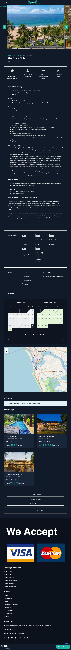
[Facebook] (8, 638)
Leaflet (56, 391)
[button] (35, 367)
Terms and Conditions (11, 604)
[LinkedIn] (12, 638)
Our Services (9, 610)
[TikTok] (16, 638)
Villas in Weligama (10, 586)
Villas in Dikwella (10, 571)
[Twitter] (27, 638)
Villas (6, 595)
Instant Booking (63, 646)
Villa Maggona (11, 436)
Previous (4, 27)
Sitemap (7, 616)
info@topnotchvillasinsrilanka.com (15, 633)
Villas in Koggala (10, 583)
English (10, 649)
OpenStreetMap (60, 391)
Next (66, 27)
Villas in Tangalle (10, 577)
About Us (8, 607)
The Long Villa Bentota (46, 436)
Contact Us (8, 613)
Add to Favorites (36, 494)
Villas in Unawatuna (11, 580)
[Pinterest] (19, 638)
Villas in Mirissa (9, 574)
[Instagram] (5, 638)
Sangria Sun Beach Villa (14, 474)
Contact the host (36, 499)
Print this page (36, 503)
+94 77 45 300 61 (11, 629)
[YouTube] (24, 638)
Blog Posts (8, 598)
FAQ (6, 601)
